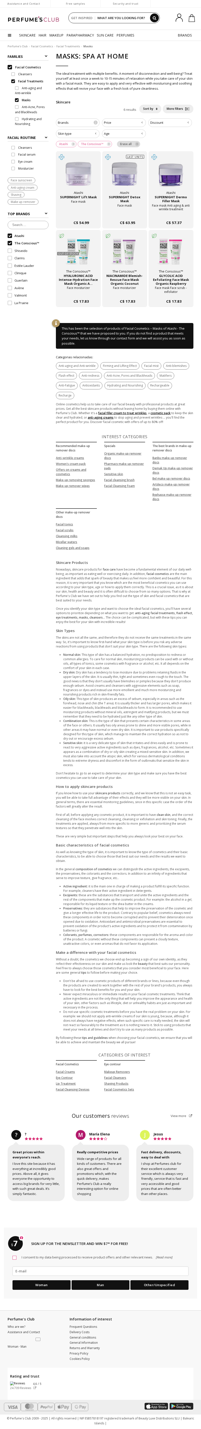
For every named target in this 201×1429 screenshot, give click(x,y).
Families (15, 56)
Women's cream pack (71, 464)
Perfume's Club (18, 46)
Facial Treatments (68, 46)
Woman (41, 1285)
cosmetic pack (161, 413)
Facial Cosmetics (42, 46)
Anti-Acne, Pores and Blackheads (129, 375)
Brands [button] (77, 122)
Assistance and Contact (23, 3)
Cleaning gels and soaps (72, 548)
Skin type (65, 133)
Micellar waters (66, 542)
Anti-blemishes (176, 366)
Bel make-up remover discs (171, 478)
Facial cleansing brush (119, 480)
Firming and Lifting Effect (120, 366)
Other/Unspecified (159, 1285)
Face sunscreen (21, 180)
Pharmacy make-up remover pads (124, 466)
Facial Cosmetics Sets (119, 1089)
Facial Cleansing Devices (72, 1089)
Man (100, 1285)
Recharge (65, 395)
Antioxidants (91, 385)
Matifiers (166, 375)
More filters (175, 109)
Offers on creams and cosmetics (71, 472)
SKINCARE (27, 35)
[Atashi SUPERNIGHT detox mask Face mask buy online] (124, 212)
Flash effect (66, 375)
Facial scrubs (65, 530)
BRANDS (185, 35)
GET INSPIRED (81, 18)
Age (107, 133)
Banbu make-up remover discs (169, 460)
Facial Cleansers (115, 1078)
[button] (38, 1339)
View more (179, 1116)
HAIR (42, 35)
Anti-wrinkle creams (70, 458)
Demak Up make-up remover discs (172, 470)
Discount (156, 122)
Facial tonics (64, 524)
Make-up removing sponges (75, 480)
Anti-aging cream (22, 188)
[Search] (154, 17)
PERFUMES (125, 35)
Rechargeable (159, 385)
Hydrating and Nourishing (125, 385)
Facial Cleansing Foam (119, 486)
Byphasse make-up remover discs (171, 497)
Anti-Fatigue (67, 385)
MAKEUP (56, 35)
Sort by (148, 109)
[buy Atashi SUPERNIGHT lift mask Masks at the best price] (78, 176)
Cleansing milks (66, 536)
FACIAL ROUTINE (22, 137)
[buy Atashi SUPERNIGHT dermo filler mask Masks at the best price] (171, 176)
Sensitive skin (113, 474)
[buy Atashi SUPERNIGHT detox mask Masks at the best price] (124, 176)
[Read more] (164, 1257)
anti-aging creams (100, 417)
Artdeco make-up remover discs (171, 486)
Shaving (16, 195)
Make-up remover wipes (73, 486)
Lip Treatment (66, 1083)
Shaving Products (116, 1083)
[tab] (28, 137)
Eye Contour (64, 1078)
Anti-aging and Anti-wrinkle (77, 366)
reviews (100, 1115)
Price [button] (107, 122)
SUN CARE (105, 35)
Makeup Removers (117, 1072)
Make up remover (23, 202)
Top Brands (19, 213)
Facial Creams (65, 1072)
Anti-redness (90, 375)
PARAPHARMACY (80, 35)
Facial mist (151, 366)
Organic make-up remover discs (122, 455)
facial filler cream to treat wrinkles (122, 413)
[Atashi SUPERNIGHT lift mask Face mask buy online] (78, 212)
